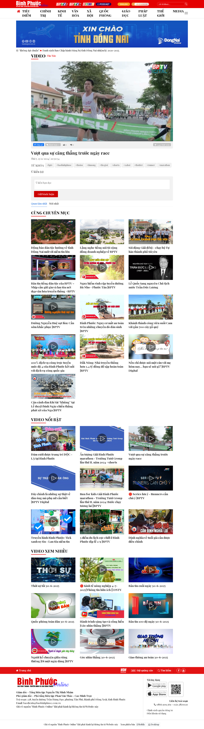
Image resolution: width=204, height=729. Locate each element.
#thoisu (79, 165)
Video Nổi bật (46, 419)
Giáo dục (126, 13)
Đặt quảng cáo (144, 670)
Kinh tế (62, 13)
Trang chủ (24, 670)
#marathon (164, 165)
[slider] (98, 138)
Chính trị (45, 13)
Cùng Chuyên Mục (50, 212)
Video (38, 56)
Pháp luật (142, 13)
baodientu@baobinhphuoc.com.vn (42, 703)
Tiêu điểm (26, 13)
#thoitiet (138, 165)
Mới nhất (54, 203)
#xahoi (127, 165)
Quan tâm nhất (39, 203)
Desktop (154, 724)
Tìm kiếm (165, 670)
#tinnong (91, 165)
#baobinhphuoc (63, 165)
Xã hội (90, 13)
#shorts (115, 165)
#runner (151, 165)
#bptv (49, 165)
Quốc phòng (105, 13)
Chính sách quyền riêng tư (160, 710)
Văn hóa (75, 13)
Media (178, 11)
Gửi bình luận (46, 194)
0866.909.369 (164, 704)
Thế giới (160, 13)
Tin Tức (51, 55)
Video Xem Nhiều (49, 551)
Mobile (141, 724)
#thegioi (104, 165)
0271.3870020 (181, 704)
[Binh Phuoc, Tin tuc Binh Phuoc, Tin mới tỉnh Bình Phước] (33, 3)
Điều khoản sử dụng (156, 713)
